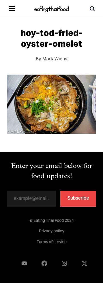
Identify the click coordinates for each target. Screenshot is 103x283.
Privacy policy (51, 231)
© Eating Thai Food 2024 (51, 221)
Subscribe (78, 198)
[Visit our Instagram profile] (64, 263)
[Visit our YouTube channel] (24, 263)
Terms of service (52, 242)
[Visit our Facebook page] (44, 263)
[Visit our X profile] (84, 263)
